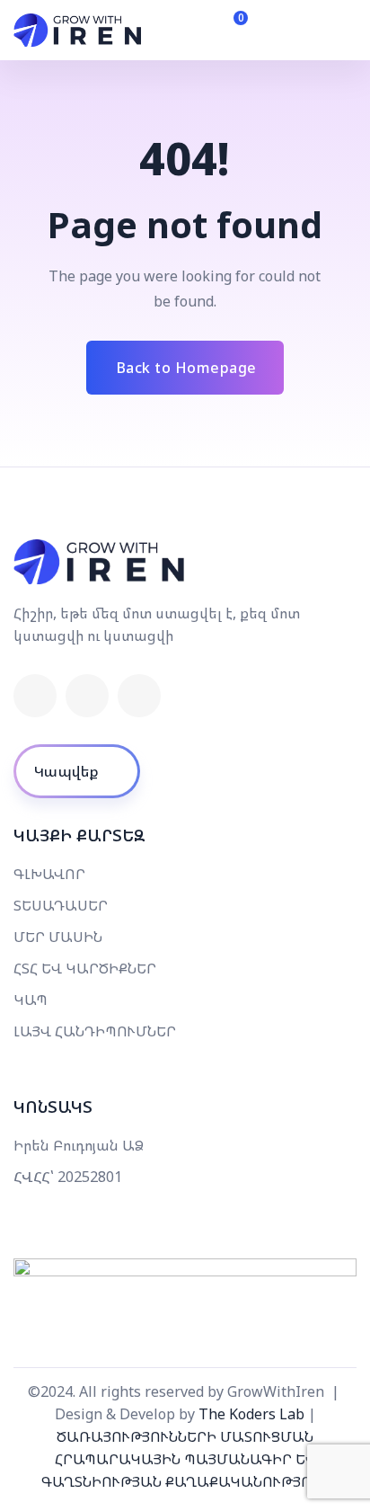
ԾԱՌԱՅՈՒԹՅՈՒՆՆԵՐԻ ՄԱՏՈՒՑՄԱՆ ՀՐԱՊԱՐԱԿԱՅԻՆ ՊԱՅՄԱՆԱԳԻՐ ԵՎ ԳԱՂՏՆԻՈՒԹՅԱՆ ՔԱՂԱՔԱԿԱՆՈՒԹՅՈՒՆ (185, 1459)
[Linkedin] (87, 695)
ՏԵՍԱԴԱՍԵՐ (60, 905)
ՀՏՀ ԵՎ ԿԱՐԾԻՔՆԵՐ (84, 968)
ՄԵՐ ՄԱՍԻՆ (57, 937)
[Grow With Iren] (77, 30)
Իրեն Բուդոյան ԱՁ (78, 1145)
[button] (279, 30)
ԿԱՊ (30, 999)
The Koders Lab (251, 1414)
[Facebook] (35, 695)
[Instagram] (139, 695)
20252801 (89, 1177)
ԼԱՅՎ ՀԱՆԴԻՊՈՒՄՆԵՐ (94, 1031)
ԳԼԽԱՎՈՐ (49, 874)
